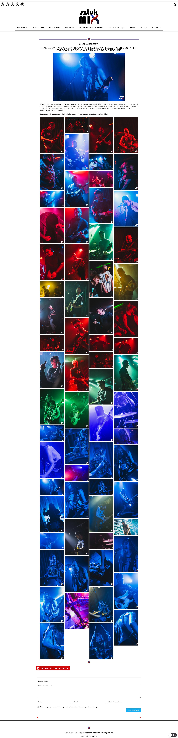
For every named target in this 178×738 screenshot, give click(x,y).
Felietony (38, 27)
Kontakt (156, 27)
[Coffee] (22, 4)
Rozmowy (54, 27)
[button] (53, 668)
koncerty (93, 44)
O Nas (132, 27)
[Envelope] (7, 4)
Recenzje (22, 27)
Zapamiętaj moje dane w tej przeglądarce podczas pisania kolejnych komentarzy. (68, 707)
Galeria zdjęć (116, 27)
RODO (143, 27)
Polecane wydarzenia (91, 27)
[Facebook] (2, 4)
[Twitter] (17, 4)
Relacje (69, 27)
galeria (83, 44)
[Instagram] (12, 4)
